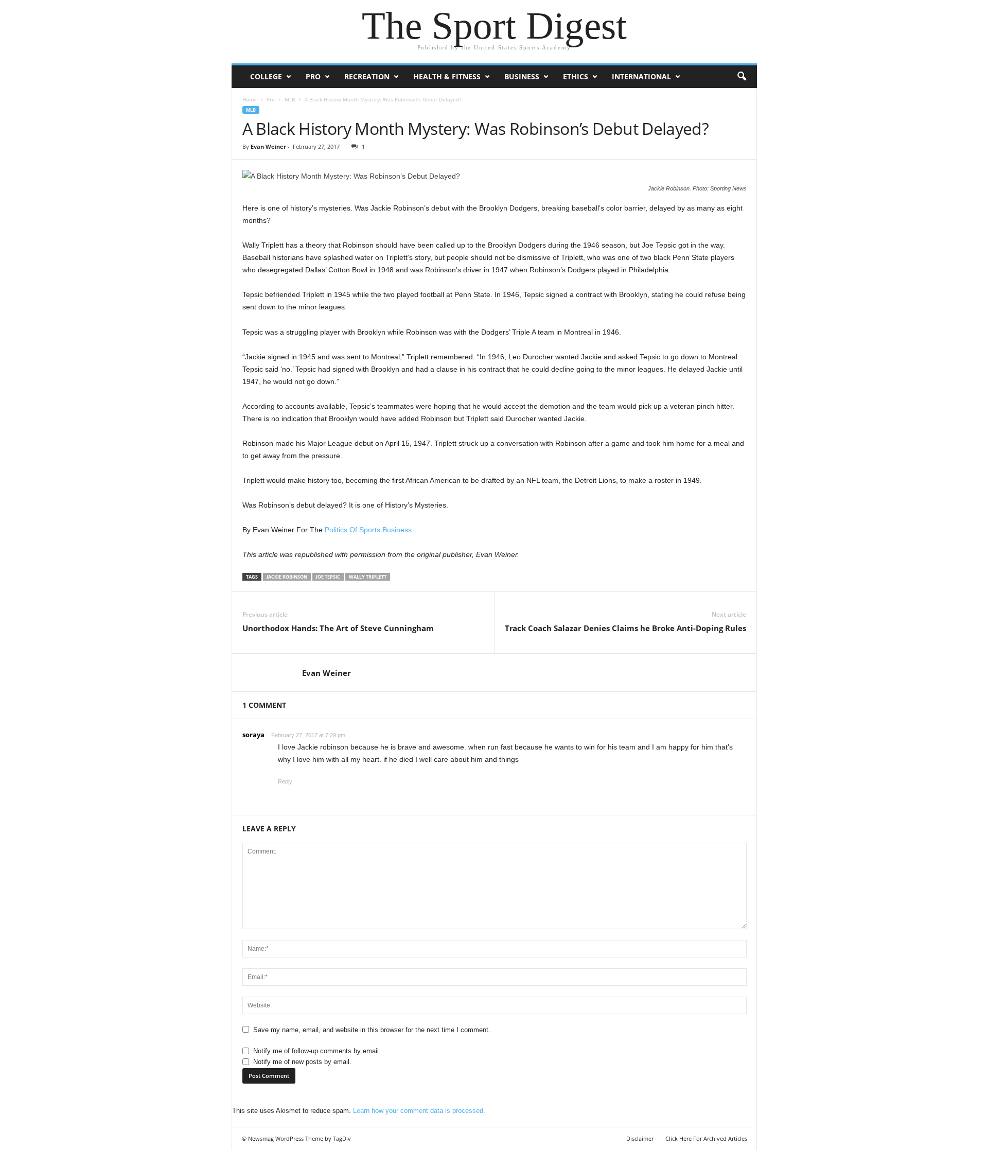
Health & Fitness (447, 76)
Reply (285, 781)
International (641, 76)
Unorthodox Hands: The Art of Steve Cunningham (338, 628)
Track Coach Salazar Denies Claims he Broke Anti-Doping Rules (625, 628)
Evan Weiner (268, 146)
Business (521, 76)
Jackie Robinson (287, 576)
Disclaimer (640, 1138)
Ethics (575, 76)
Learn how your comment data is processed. (419, 1110)
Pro (313, 76)
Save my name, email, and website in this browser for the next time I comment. (371, 1030)
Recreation (367, 76)
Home (249, 99)
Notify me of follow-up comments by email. (317, 1051)
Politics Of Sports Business (368, 530)
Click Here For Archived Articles (706, 1138)
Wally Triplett (367, 576)
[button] (741, 76)
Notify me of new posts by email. (302, 1062)
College (266, 76)
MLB (290, 99)
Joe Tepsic (328, 576)
